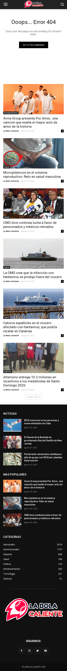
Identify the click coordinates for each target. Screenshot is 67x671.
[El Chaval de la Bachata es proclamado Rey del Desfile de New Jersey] (12, 442)
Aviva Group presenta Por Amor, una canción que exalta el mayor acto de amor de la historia (30, 122)
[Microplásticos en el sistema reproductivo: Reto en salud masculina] (33, 153)
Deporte (7, 371)
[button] (62, 4)
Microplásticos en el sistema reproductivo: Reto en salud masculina (32, 175)
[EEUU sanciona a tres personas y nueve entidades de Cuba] (12, 425)
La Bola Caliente (11, 131)
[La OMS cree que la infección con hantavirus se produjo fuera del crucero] (33, 253)
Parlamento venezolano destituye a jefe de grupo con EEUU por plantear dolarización (43, 457)
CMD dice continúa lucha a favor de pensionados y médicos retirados (30, 225)
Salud (6, 167)
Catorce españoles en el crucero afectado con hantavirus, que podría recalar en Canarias (30, 327)
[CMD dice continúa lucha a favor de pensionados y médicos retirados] (33, 203)
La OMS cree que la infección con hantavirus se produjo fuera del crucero (32, 275)
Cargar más (32, 396)
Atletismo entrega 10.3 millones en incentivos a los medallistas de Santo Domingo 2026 (31, 381)
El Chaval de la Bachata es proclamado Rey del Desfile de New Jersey (43, 440)
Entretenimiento (11, 113)
